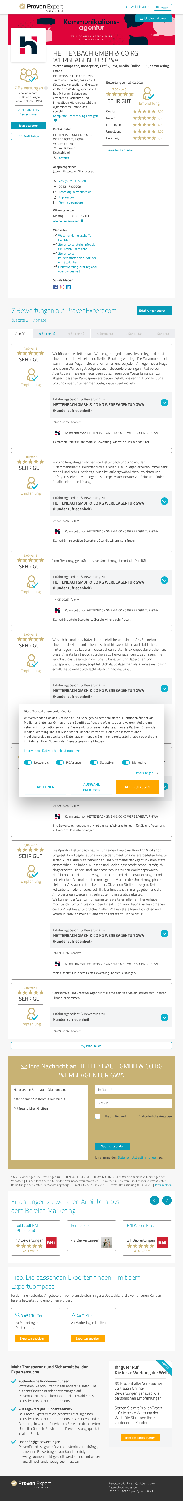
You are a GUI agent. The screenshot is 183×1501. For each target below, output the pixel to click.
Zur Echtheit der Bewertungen (28, 112)
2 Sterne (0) (134, 333)
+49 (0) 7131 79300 (72, 181)
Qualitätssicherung (145, 1483)
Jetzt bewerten (29, 125)
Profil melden (163, 1185)
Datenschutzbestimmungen (62, 750)
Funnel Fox (80, 1225)
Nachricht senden (112, 1146)
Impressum (32, 750)
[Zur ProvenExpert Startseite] (41, 8)
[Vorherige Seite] (154, 1200)
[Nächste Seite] (167, 1200)
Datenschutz (116, 1487)
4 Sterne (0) (76, 333)
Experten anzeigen (32, 1338)
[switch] (60, 762)
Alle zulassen (137, 786)
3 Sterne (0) (105, 333)
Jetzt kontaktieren (155, 18)
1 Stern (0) (162, 333)
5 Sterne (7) (47, 333)
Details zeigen (144, 773)
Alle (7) (20, 333)
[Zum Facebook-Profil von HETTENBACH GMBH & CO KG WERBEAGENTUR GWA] (56, 289)
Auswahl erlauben (91, 787)
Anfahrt (64, 158)
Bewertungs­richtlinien (121, 1483)
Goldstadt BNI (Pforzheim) (26, 1228)
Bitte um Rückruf (114, 1116)
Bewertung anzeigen (120, 150)
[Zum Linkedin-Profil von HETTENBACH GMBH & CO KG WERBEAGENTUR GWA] (69, 289)
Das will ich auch (137, 6)
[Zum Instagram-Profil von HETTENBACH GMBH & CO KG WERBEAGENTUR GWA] (63, 289)
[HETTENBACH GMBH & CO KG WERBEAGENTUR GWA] (28, 45)
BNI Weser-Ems (140, 1225)
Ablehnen (45, 786)
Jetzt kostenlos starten (140, 1437)
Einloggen (162, 7)
